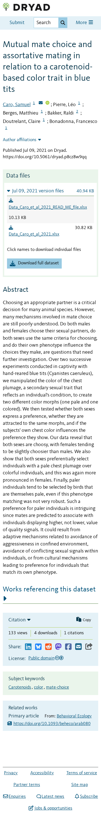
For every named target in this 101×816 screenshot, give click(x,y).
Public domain (41, 658)
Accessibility (42, 773)
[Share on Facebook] (68, 647)
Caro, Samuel (17, 104)
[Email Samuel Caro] (40, 103)
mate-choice (57, 687)
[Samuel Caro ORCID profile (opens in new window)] (47, 103)
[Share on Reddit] (48, 647)
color (38, 687)
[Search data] (62, 22)
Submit (17, 22)
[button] (50, 191)
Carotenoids (19, 687)
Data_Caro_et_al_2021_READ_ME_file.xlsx (48, 207)
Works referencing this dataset (49, 589)
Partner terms (26, 785)
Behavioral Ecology (74, 716)
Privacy (11, 773)
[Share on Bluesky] (38, 647)
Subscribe (89, 796)
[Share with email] (78, 647)
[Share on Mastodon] (58, 647)
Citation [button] (17, 620)
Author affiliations (19, 140)
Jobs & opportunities (53, 808)
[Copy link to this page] (89, 647)
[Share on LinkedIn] (28, 647)
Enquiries (17, 796)
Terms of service (81, 773)
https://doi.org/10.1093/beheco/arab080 (52, 724)
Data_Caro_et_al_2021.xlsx (34, 234)
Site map (79, 785)
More (82, 22)
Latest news (53, 796)
